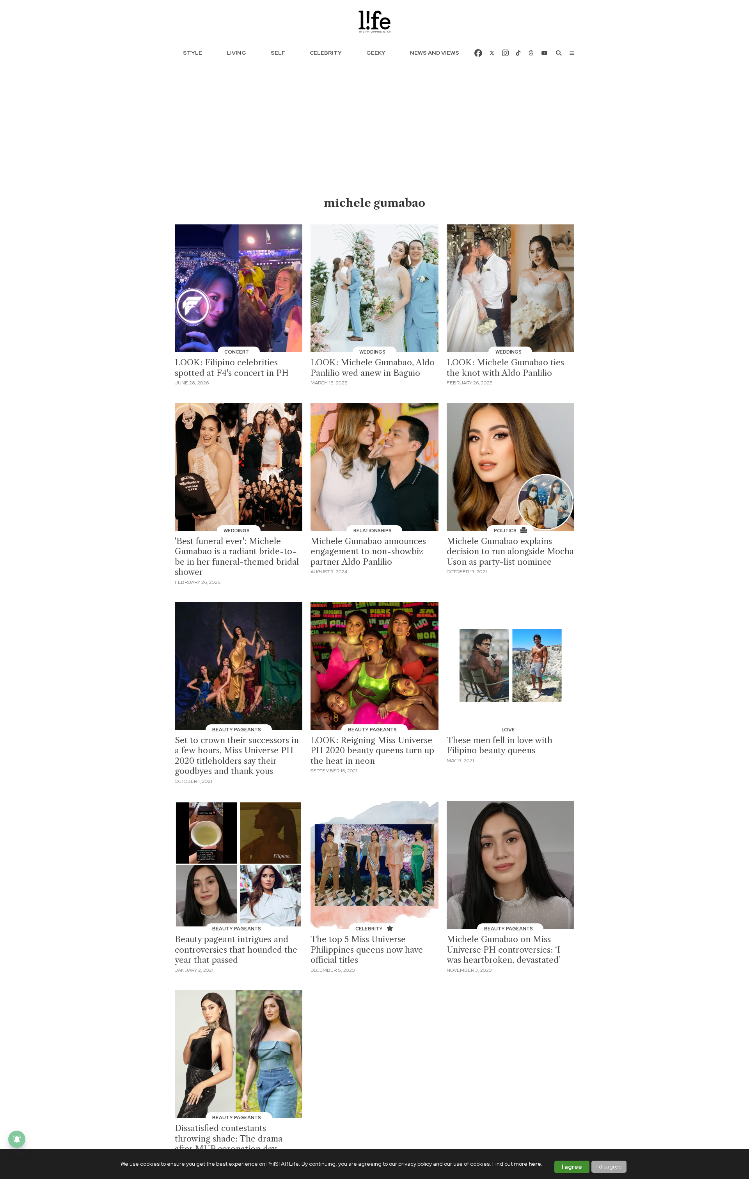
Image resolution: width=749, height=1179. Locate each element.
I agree (572, 1167)
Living (236, 52)
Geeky (375, 52)
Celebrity (326, 52)
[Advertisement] (375, 137)
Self (278, 52)
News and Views (434, 52)
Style (192, 52)
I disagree (609, 1166)
